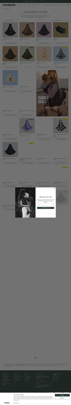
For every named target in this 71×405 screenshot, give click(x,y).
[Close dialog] (54, 188)
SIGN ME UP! (45, 207)
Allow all (62, 395)
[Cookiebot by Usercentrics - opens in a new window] (6, 403)
